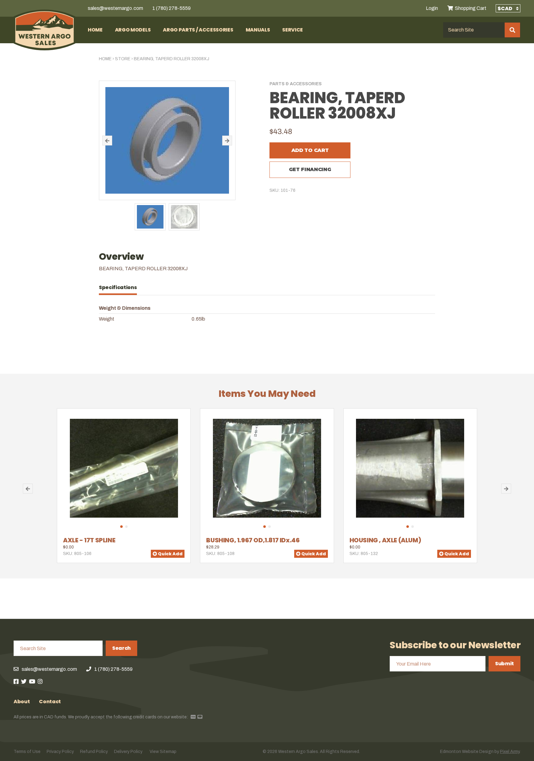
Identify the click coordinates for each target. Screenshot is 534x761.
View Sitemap (163, 751)
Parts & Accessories (295, 84)
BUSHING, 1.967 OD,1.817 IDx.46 (252, 540)
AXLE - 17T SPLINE (89, 540)
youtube (32, 681)
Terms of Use (27, 751)
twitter (24, 681)
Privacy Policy (60, 751)
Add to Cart (309, 150)
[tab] (121, 287)
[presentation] (121, 287)
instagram (40, 681)
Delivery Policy (128, 751)
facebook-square (16, 681)
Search (121, 648)
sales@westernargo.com (115, 8)
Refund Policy (94, 751)
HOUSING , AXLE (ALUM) (385, 540)
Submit (504, 663)
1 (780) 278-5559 (171, 8)
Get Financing (310, 169)
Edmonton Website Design (467, 751)
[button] (107, 140)
